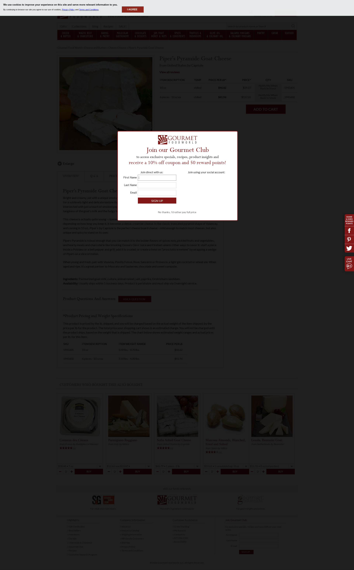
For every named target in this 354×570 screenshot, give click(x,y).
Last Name (130, 185)
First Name (130, 177)
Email (133, 192)
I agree (132, 9)
